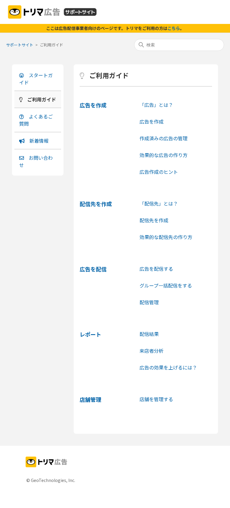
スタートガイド (36, 79)
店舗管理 (90, 399)
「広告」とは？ (156, 104)
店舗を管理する (156, 399)
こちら (173, 28)
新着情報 (39, 140)
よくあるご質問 (36, 120)
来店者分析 (152, 350)
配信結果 (149, 333)
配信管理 (149, 302)
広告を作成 (93, 105)
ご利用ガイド (41, 99)
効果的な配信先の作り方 (166, 237)
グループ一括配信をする (166, 285)
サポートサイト (19, 45)
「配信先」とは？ (159, 203)
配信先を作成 (96, 204)
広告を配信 (93, 269)
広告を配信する (156, 268)
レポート (90, 334)
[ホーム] (52, 12)
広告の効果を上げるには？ (168, 367)
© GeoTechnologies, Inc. (50, 480)
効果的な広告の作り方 (163, 155)
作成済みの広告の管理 (163, 138)
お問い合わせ (36, 161)
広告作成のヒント (159, 171)
